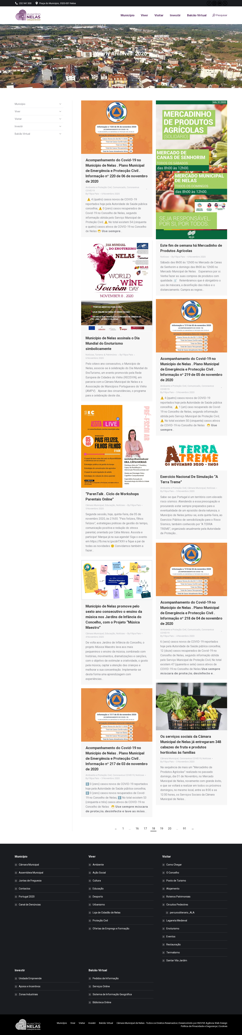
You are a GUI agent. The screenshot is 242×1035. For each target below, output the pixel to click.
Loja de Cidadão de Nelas (106, 912)
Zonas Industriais (28, 994)
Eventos (170, 936)
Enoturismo (172, 928)
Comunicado (119, 187)
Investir (19, 126)
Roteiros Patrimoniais (178, 896)
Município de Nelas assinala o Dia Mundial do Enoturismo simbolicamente (113, 343)
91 (184, 828)
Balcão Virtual (22, 133)
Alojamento (172, 888)
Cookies (223, 1026)
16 (137, 828)
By (92, 193)
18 (153, 828)
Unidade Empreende (30, 978)
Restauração (173, 944)
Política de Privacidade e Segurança (199, 1026)
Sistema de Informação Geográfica (112, 994)
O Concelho (172, 872)
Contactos (24, 888)
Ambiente (98, 864)
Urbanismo (99, 904)
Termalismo (173, 952)
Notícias (164, 256)
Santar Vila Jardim (176, 960)
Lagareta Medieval (176, 920)
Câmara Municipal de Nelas (130, 1023)
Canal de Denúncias (30, 904)
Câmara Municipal (95, 505)
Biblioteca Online (102, 1002)
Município (20, 104)
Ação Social (99, 872)
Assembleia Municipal (31, 872)
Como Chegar (174, 864)
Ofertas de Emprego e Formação (111, 928)
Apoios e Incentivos (29, 986)
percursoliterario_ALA (182, 912)
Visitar (18, 118)
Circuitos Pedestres (177, 904)
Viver (17, 111)
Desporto (98, 896)
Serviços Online (101, 986)
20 (169, 828)
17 (145, 828)
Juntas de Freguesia (30, 880)
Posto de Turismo (176, 880)
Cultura (97, 880)
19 (161, 828)
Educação (110, 505)
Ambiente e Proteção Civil (99, 187)
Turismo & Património (106, 354)
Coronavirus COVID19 (190, 758)
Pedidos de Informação (106, 978)
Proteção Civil (100, 920)
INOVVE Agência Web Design (212, 1023)
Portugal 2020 (27, 896)
